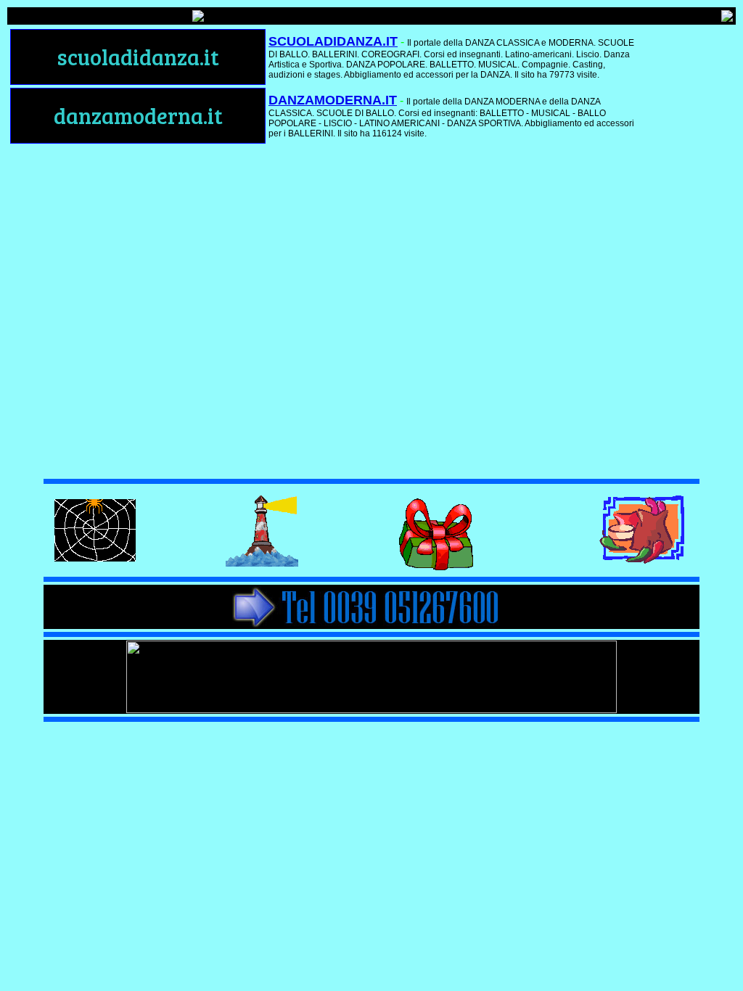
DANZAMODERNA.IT (332, 100)
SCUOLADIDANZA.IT (333, 41)
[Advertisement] (691, 244)
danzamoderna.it (138, 115)
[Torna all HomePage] (727, 18)
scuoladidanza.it (138, 56)
